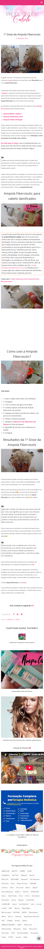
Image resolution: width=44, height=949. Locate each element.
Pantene (18, 916)
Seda (25, 929)
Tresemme (34, 933)
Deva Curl (19, 887)
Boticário (5, 883)
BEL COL (5, 879)
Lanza (14, 904)
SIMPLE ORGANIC (8, 925)
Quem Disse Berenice (31, 916)
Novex (10, 916)
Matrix (17, 908)
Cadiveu (4, 887)
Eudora (17, 892)
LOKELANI (6, 904)
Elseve (28, 887)
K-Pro (27, 896)
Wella (25, 937)
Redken (10, 921)
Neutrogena (33, 912)
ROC (3, 921)
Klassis (21, 900)
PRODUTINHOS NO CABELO (13, 946)
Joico (21, 896)
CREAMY (33, 883)
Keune (14, 900)
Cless (12, 887)
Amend (31, 875)
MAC (10, 908)
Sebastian (17, 929)
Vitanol (18, 937)
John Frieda (12, 896)
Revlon (17, 921)
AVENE (22, 871)
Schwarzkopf (6, 929)
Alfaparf (24, 875)
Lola (32, 904)
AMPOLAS (10, 619)
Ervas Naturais (7, 892)
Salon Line (28, 925)
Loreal (10, 80)
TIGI (13, 933)
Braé (13, 883)
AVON (29, 871)
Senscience (33, 929)
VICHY (10, 937)
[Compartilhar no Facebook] (13, 614)
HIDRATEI (35, 892)
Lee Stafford (23, 904)
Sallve (20, 925)
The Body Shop (22, 933)
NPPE (24, 912)
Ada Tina (15, 875)
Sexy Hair (5, 933)
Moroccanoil (6, 912)
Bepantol (24, 879)
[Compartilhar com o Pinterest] (21, 614)
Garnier (26, 892)
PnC (32, 606)
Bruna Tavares (22, 883)
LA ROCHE (30, 900)
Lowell (4, 908)
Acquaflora (6, 875)
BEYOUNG (15, 879)
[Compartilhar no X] (17, 614)
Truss (4, 937)
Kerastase (5, 900)
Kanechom (35, 896)
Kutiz (24, 582)
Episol (35, 887)
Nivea (4, 916)
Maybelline (26, 908)
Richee (24, 921)
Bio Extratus (34, 879)
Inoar (4, 896)
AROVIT (14, 871)
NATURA (16, 912)
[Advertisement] (22, 329)
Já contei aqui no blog (9, 143)
